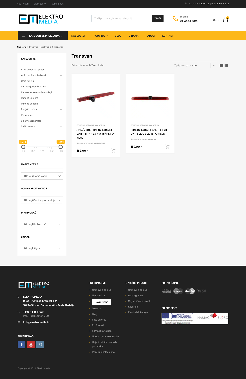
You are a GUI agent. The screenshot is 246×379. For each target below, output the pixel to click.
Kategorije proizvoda (44, 35)
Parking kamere (29, 98)
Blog (118, 35)
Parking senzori (29, 103)
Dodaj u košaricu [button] (113, 150)
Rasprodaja (27, 115)
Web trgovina (135, 295)
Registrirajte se (220, 4)
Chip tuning (27, 81)
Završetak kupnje (138, 312)
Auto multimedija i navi (33, 75)
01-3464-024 (189, 21)
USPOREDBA (58, 4)
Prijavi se (204, 4)
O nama (133, 35)
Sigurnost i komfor (31, 120)
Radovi (150, 35)
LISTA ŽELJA (40, 4)
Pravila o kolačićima (103, 352)
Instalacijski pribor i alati (34, 86)
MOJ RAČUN (23, 4)
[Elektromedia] (40, 23)
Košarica (133, 306)
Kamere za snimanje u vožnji (36, 92)
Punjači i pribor (29, 109)
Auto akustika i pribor (32, 69)
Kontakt (167, 35)
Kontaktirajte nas (101, 330)
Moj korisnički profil (139, 301)
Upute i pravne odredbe (105, 336)
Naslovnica (98, 295)
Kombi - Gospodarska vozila (91, 125)
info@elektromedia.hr (36, 322)
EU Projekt (98, 325)
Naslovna (78, 35)
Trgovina (98, 35)
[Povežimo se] (21, 345)
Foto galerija (99, 319)
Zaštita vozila (28, 126)
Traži (158, 18)
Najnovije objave (101, 289)
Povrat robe (101, 302)
